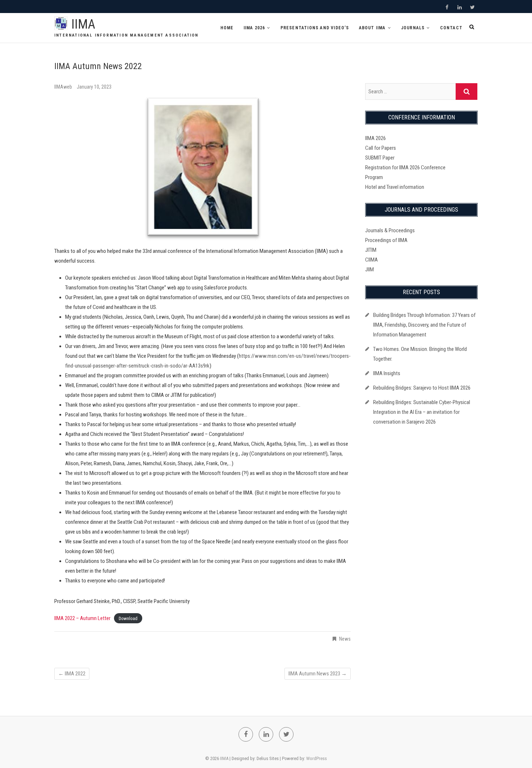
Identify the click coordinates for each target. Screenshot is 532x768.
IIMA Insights (386, 373)
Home (227, 27)
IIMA (83, 24)
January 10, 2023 (94, 87)
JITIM (370, 250)
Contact (451, 27)
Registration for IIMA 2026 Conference (405, 167)
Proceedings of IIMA (386, 240)
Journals (413, 27)
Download (128, 618)
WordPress (316, 758)
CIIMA (371, 259)
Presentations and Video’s (314, 27)
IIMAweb (63, 87)
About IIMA (372, 27)
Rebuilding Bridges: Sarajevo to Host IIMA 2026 (421, 388)
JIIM (369, 269)
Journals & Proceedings (390, 230)
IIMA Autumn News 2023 (317, 673)
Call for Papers (380, 148)
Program (374, 177)
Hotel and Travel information (394, 187)
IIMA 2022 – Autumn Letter (82, 618)
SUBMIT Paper (379, 157)
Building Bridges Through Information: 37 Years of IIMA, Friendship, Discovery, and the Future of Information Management (424, 325)
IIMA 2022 (71, 673)
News (345, 639)
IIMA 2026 (254, 27)
